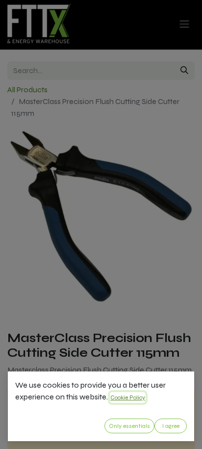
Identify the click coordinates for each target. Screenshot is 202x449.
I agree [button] (170, 426)
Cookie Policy (127, 397)
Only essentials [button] (129, 426)
